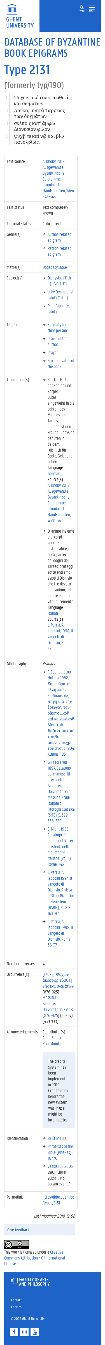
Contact (16, 1299)
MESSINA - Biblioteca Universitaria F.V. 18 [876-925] (58, 1006)
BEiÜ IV (53, 1138)
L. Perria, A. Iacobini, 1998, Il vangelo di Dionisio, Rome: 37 (60, 636)
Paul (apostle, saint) (58, 308)
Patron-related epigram (59, 251)
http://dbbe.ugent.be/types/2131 (58, 1200)
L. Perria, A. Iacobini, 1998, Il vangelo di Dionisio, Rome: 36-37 (60, 933)
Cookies (16, 1306)
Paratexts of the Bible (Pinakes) (60, 1149)
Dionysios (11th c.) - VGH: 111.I (59, 280)
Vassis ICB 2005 (60, 1166)
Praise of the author (57, 341)
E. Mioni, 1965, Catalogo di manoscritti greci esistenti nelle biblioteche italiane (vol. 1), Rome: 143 (61, 846)
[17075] (58, 980)
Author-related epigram (59, 237)
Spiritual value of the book (61, 363)
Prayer (53, 352)
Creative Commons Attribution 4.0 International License (34, 1257)
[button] (92, 7)
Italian (53, 613)
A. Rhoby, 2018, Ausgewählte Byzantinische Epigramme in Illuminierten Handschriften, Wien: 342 (59, 502)
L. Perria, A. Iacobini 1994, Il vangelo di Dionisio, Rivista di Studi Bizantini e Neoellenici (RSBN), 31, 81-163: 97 (61, 892)
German (54, 473)
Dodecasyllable (55, 267)
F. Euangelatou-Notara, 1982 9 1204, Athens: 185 (61, 713)
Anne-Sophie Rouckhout (52, 1040)
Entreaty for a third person (58, 327)
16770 (52, 1158)
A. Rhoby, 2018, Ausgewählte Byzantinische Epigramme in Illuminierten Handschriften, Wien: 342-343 (59, 178)
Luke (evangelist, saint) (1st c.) (61, 294)
